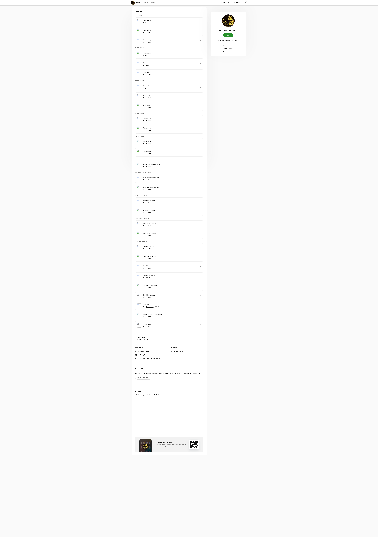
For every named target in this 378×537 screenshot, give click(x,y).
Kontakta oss (227, 52)
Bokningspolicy (178, 351)
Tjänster (138, 2)
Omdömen (146, 2)
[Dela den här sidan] (245, 2)
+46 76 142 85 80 (236, 3)
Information (150, 307)
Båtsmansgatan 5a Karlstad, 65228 (229, 47)
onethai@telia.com (144, 355)
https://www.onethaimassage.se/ (149, 358)
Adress (153, 2)
